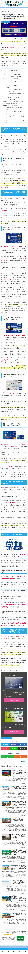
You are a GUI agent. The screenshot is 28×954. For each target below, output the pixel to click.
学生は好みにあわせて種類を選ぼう (11, 79)
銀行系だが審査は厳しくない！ (13, 103)
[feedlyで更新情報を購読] (7, 756)
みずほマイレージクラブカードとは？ (12, 74)
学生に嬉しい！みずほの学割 (10, 105)
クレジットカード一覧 (7, 737)
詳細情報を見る (14, 700)
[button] (25, 451)
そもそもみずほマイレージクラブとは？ (13, 76)
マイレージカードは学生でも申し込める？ (13, 101)
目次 (12, 70)
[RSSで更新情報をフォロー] (20, 756)
